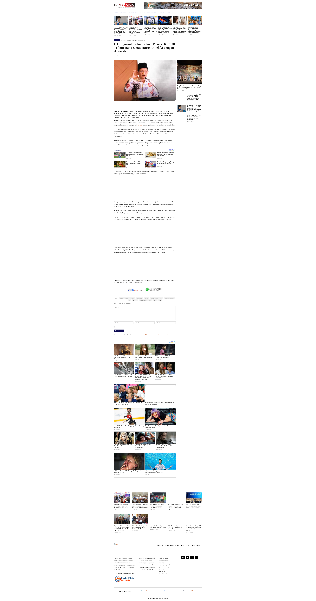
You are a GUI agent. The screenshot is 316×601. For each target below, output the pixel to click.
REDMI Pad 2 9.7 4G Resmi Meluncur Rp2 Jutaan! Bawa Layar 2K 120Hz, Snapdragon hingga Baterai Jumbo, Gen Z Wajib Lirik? (121, 30)
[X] (130, 104)
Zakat (159, 300)
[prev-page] (115, 536)
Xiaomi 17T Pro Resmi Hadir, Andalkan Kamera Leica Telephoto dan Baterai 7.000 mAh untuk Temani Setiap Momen (179, 29)
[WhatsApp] (137, 104)
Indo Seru (161, 562)
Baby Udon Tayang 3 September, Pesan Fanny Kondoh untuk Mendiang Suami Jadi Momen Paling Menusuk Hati (189, 87)
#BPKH (121, 298)
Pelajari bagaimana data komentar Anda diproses (158, 334)
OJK (146, 113)
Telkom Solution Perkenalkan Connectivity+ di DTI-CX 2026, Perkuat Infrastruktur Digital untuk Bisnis (135, 30)
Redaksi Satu (162, 570)
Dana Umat (132, 298)
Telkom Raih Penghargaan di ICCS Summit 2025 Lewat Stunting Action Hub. (139, 527)
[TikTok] (187, 557)
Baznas (126, 298)
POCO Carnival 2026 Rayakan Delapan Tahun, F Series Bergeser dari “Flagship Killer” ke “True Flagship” (151, 29)
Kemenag (146, 298)
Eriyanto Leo (119, 55)
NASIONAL (117, 40)
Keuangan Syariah (154, 298)
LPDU (161, 298)
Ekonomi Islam (139, 298)
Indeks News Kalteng (164, 564)
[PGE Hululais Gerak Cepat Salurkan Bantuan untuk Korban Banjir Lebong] (158, 497)
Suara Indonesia (163, 574)
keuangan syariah (168, 113)
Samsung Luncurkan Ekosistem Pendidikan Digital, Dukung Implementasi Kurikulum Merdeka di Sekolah (194, 29)
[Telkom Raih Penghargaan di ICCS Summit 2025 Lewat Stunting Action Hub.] (140, 519)
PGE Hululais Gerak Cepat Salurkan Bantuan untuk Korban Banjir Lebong (157, 506)
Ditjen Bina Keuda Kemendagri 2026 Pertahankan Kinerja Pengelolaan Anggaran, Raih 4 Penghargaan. (140, 507)
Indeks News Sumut (164, 566)
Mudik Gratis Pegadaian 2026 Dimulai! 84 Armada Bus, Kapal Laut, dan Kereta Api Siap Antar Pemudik (175, 507)
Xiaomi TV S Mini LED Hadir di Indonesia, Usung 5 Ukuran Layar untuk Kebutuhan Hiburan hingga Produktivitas (165, 29)
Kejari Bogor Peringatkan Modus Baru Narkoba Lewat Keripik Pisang (175, 527)
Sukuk (150, 300)
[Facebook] (126, 104)
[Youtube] (196, 557)
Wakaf (155, 300)
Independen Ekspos (164, 560)
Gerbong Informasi (164, 568)
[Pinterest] (133, 104)
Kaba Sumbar (162, 572)
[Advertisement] (145, 188)
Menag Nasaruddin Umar (169, 298)
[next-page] (118, 536)
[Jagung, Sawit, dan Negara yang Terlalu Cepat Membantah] (158, 519)
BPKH (140, 125)
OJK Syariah (135, 300)
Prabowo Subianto (143, 300)
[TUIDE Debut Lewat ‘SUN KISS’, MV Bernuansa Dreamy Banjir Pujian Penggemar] (181, 118)
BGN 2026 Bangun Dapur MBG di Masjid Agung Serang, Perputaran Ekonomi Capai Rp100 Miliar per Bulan (194, 507)
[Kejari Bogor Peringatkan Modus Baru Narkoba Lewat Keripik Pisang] (176, 519)
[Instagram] (183, 557)
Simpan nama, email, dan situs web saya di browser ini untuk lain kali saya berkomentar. (135, 327)
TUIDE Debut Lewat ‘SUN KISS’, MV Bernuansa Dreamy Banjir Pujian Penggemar (194, 117)
